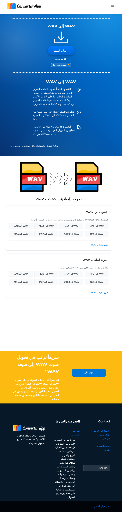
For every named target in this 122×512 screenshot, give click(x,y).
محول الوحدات (103, 446)
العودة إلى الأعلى (102, 506)
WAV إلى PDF (46, 234)
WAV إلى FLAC (46, 226)
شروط (76, 430)
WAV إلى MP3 (97, 226)
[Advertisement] (61, 327)
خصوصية (75, 434)
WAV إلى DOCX (71, 234)
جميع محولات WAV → (98, 244)
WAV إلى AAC (21, 226)
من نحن (106, 438)
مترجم (107, 449)
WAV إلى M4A (71, 226)
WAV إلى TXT (96, 234)
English (103, 468)
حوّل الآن (88, 372)
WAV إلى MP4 (21, 234)
